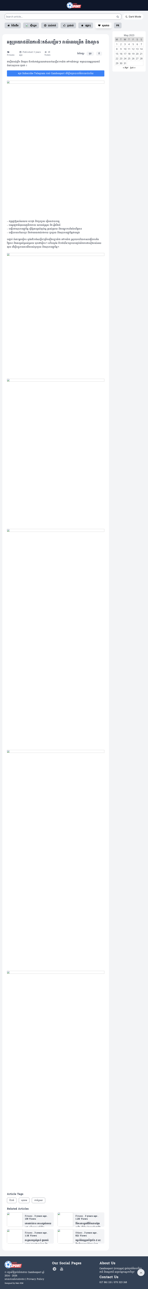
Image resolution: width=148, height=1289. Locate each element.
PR (117, 25)
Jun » (132, 67)
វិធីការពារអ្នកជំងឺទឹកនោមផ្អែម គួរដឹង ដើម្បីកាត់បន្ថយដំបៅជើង (88, 1225)
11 (129, 49)
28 (141, 58)
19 (133, 53)
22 (117, 58)
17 (125, 53)
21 (141, 53)
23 (121, 58)
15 (117, 53)
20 (137, 53)
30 (121, 63)
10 (125, 49)
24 (125, 58)
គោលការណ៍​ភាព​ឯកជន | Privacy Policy (24, 1279)
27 (137, 58)
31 (125, 63)
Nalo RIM (19, 1283)
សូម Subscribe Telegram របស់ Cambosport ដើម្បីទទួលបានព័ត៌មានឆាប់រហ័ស (56, 73)
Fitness (10, 55)
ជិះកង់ (11, 1200)
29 (117, 63)
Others (78, 1233)
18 (129, 53)
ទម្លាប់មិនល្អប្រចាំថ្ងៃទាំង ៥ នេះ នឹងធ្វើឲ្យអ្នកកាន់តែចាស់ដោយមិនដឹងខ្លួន (88, 1242)
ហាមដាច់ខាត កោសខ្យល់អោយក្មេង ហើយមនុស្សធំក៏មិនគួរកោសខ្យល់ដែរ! (38, 1225)
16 (121, 53)
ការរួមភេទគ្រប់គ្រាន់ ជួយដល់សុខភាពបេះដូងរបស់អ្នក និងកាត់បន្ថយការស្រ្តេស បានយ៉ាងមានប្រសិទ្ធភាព (37, 1242)
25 (129, 58)
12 (133, 49)
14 (141, 49)
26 (133, 58)
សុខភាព (24, 1200)
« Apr (125, 67)
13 (137, 49)
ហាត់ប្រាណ (38, 1200)
